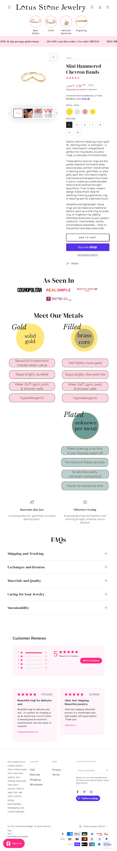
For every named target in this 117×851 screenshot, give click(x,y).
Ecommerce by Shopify (18, 836)
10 (78, 133)
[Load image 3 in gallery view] (38, 113)
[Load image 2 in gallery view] (28, 113)
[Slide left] (9, 113)
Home (68, 58)
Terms (56, 774)
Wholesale (36, 784)
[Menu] (9, 7)
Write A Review (91, 660)
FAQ (32, 769)
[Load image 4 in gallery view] (48, 113)
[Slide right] (57, 113)
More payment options (88, 254)
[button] (92, 7)
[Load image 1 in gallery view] (18, 113)
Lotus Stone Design (24, 826)
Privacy (56, 769)
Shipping (70, 89)
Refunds (35, 774)
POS (9, 831)
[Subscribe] (107, 770)
